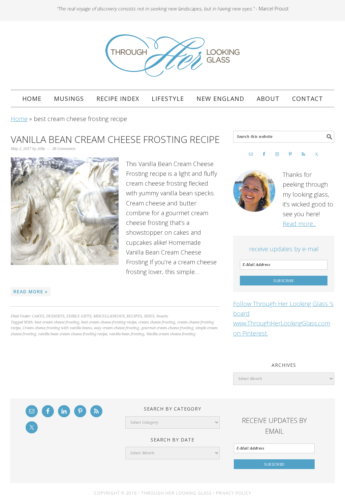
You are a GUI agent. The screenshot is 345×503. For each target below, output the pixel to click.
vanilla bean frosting (126, 334)
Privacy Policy (233, 493)
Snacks (162, 316)
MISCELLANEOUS (109, 316)
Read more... (299, 224)
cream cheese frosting (156, 322)
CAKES (38, 316)
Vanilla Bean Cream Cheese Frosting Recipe (115, 139)
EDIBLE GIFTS (78, 316)
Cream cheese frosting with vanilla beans (57, 328)
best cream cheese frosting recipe (108, 322)
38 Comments (63, 149)
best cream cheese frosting (57, 322)
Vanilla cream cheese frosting (170, 334)
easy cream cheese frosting (116, 328)
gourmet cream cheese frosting (167, 328)
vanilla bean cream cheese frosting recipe (72, 334)
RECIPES (134, 316)
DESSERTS (55, 316)
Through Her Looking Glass (172, 55)
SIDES (149, 316)
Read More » (30, 291)
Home (19, 119)
